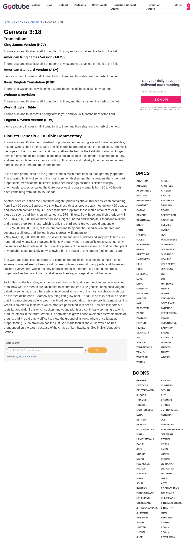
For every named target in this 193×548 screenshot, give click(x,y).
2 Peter (141, 527)
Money (165, 293)
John (139, 483)
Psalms (141, 424)
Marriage (167, 283)
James (140, 522)
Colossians (143, 503)
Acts (164, 483)
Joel (139, 449)
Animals (141, 186)
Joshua (166, 390)
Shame (165, 332)
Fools (140, 239)
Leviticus (142, 385)
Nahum (165, 459)
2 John (140, 532)
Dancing (166, 205)
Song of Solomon (172, 429)
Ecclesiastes (145, 429)
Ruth (164, 395)
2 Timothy (142, 512)
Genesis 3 (35, 22)
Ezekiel (165, 439)
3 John (165, 532)
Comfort (142, 205)
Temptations (144, 347)
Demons (141, 215)
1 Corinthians (170, 488)
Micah (140, 459)
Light (164, 274)
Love (139, 279)
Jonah (165, 454)
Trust (164, 352)
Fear (164, 235)
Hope (139, 269)
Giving (140, 249)
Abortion (142, 181)
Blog (50, 4)
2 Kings (165, 405)
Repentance (169, 323)
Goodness (167, 249)
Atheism (166, 190)
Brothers (167, 200)
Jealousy (167, 269)
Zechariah (168, 468)
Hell (139, 264)
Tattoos (166, 342)
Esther (141, 419)
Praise (165, 318)
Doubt (140, 225)
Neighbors (168, 298)
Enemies (166, 225)
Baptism (141, 195)
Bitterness (143, 200)
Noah (139, 303)
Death (165, 210)
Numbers (167, 385)
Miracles (142, 293)
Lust (164, 279)
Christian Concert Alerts (123, 6)
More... (179, 4)
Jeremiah (167, 434)
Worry (140, 362)
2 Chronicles (169, 410)
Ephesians (143, 498)
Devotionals (99, 4)
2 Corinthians (145, 493)
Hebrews (167, 517)
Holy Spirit (168, 264)
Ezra (139, 415)
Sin (138, 337)
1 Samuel (142, 400)
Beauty (165, 195)
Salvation (167, 328)
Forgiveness (169, 239)
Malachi (141, 473)
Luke (164, 478)
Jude (139, 537)
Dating (140, 210)
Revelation (168, 537)
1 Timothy (167, 508)
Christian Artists (153, 6)
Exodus (166, 380)
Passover (142, 308)
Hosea (165, 444)
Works (165, 357)
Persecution (169, 313)
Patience (166, 308)
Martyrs (142, 288)
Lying (139, 283)
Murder (141, 298)
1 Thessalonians (171, 503)
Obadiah (141, 454)
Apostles (167, 186)
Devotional (143, 220)
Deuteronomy (145, 390)
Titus (164, 512)
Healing (166, 259)
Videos (36, 4)
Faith (139, 230)
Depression (168, 215)
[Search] (188, 6)
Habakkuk (143, 464)
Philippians (168, 498)
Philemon (142, 517)
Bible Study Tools (27, 356)
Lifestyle (142, 274)
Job (163, 419)
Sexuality (142, 332)
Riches (140, 328)
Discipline (167, 220)
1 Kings (141, 405)
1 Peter (165, 522)
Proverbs (167, 424)
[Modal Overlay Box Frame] (161, 95)
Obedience (168, 303)
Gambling (167, 244)
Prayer (141, 323)
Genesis (19, 22)
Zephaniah (167, 464)
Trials (140, 352)
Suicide (141, 342)
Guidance (167, 254)
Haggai (141, 468)
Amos (164, 449)
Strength (167, 337)
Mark (139, 478)
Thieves (166, 347)
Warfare (142, 357)
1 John (165, 527)
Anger (165, 181)
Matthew (166, 473)
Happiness (143, 259)
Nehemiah (167, 415)
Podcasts (80, 4)
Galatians (167, 493)
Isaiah (140, 434)
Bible (7, 22)
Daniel (140, 444)
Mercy (165, 288)
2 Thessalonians (147, 508)
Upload (63, 4)
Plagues (141, 318)
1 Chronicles (144, 410)
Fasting (141, 235)
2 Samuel (166, 400)
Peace (140, 313)
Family (165, 230)
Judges (141, 395)
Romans (141, 488)
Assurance (143, 190)
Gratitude (142, 254)
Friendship (143, 244)
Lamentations (145, 439)
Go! (97, 350)
